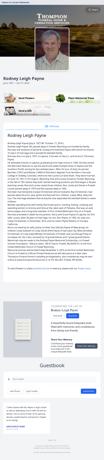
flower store (84, 268)
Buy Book (73, 315)
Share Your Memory (86, 346)
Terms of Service (59, 448)
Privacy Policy (44, 448)
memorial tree (42, 268)
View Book (57, 315)
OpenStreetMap (55, 452)
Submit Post (88, 391)
